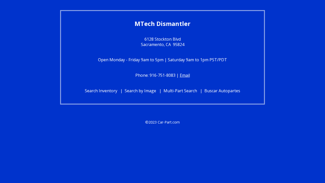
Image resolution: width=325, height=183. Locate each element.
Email (185, 75)
